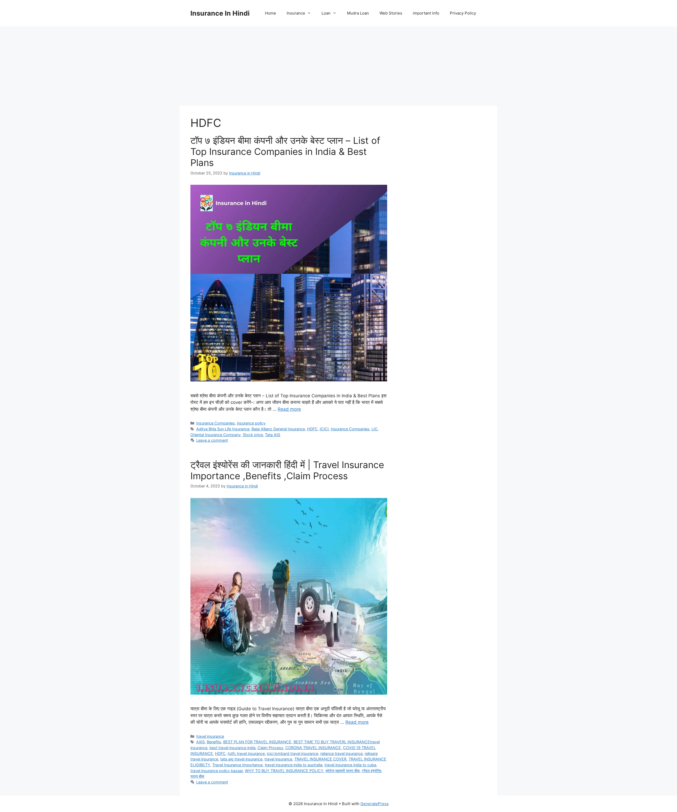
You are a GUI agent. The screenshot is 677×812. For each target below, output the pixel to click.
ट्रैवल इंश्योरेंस (371, 770)
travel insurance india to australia (293, 765)
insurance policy (251, 423)
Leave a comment (212, 440)
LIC (375, 429)
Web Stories (390, 13)
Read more (289, 409)
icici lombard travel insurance (292, 753)
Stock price (253, 434)
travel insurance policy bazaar (216, 770)
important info (426, 13)
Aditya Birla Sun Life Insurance (222, 429)
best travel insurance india (232, 747)
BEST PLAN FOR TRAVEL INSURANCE (257, 742)
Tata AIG (272, 434)
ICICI (324, 429)
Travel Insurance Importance (237, 765)
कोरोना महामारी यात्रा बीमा (343, 770)
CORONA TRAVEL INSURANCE (313, 747)
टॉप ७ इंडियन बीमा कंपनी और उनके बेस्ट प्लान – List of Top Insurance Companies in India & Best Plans (285, 151)
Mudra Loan (358, 13)
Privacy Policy (463, 13)
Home (270, 13)
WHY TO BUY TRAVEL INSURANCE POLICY (284, 770)
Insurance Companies (215, 423)
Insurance (296, 13)
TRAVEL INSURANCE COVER (320, 759)
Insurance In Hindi (220, 13)
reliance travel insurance (341, 753)
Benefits (214, 742)
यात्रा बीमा (197, 776)
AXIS (200, 742)
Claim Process (270, 747)
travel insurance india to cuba (350, 765)
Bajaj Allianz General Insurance (278, 429)
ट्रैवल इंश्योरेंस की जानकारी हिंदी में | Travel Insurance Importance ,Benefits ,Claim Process (287, 470)
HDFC (312, 429)
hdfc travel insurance (246, 753)
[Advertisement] (338, 66)
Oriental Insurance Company (215, 434)
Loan (326, 13)
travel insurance (210, 736)
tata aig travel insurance (241, 759)
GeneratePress (374, 803)
